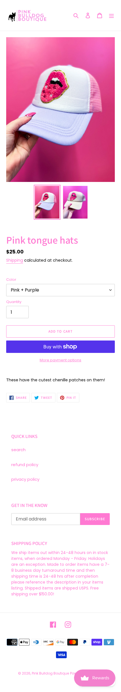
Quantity (13, 301)
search (18, 450)
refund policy (24, 465)
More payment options (60, 360)
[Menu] (111, 15)
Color (11, 279)
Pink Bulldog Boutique (50, 673)
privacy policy (25, 479)
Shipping (14, 260)
